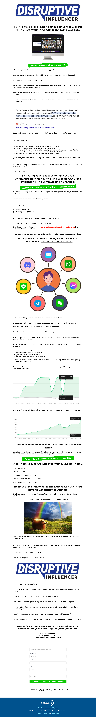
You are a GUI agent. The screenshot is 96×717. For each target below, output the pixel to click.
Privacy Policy (55, 713)
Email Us (41, 708)
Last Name (33, 660)
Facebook (48, 708)
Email (31, 666)
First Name (33, 653)
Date (31, 646)
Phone (32, 673)
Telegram (55, 708)
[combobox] (48, 649)
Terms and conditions (43, 713)
